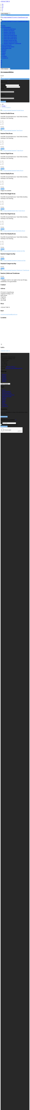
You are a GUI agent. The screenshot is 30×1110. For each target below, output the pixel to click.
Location (4, 56)
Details (2, 129)
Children (3, 95)
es (2, 7)
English (4, 376)
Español (4, 378)
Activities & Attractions (8, 46)
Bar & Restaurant (7, 45)
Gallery (4, 53)
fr (2, 9)
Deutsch (4, 374)
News (3, 54)
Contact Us (5, 58)
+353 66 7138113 (5, 1)
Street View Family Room (10, 38)
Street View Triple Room (10, 37)
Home (3, 26)
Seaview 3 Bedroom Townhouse (12, 43)
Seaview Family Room (9, 34)
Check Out (3, 87)
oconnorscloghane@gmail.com (9, 314)
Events (4, 51)
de (2, 4)
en (2, 6)
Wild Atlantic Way (6, 48)
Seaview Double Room (9, 29)
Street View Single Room (10, 35)
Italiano (4, 381)
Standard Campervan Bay (10, 42)
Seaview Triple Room (9, 32)
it (2, 10)
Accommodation (6, 27)
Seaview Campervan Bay (10, 40)
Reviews (4, 50)
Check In (3, 85)
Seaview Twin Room (8, 30)
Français (4, 379)
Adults (2, 88)
